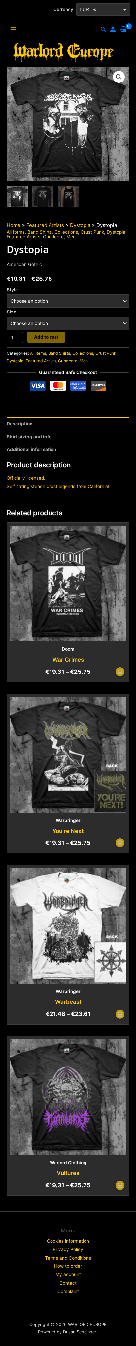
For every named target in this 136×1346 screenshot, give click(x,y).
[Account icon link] (113, 29)
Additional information (31, 449)
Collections (66, 232)
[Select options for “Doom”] (120, 672)
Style (12, 289)
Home (13, 225)
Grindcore (53, 236)
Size (11, 311)
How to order (68, 1266)
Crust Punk (92, 232)
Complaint (68, 1291)
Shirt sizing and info (29, 436)
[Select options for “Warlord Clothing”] (120, 1186)
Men (71, 236)
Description (20, 423)
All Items (16, 232)
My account (68, 1274)
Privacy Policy (68, 1249)
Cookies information (68, 1241)
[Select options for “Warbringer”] (120, 843)
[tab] (68, 423)
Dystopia (80, 225)
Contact (68, 1283)
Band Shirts (39, 232)
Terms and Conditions (68, 1258)
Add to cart (46, 337)
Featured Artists (45, 225)
